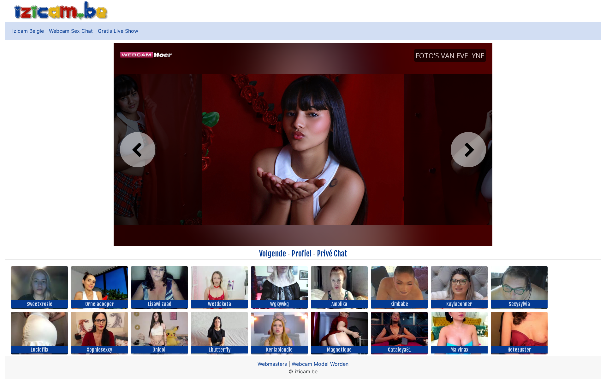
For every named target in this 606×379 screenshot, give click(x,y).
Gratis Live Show (118, 31)
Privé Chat (332, 253)
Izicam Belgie (28, 31)
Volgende (272, 253)
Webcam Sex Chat (71, 31)
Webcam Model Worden (320, 364)
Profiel (301, 253)
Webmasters (272, 364)
